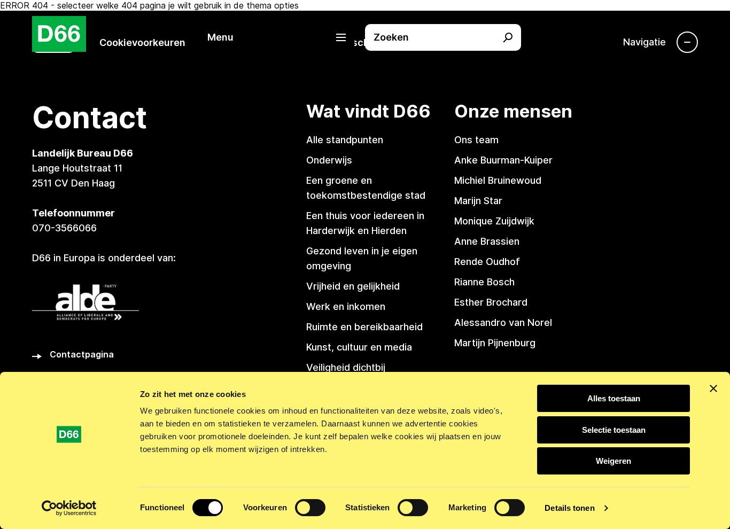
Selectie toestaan (614, 429)
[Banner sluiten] (713, 388)
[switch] (310, 507)
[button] (282, 37)
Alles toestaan (613, 398)
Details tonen (569, 507)
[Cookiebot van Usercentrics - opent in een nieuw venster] (69, 508)
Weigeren (613, 460)
